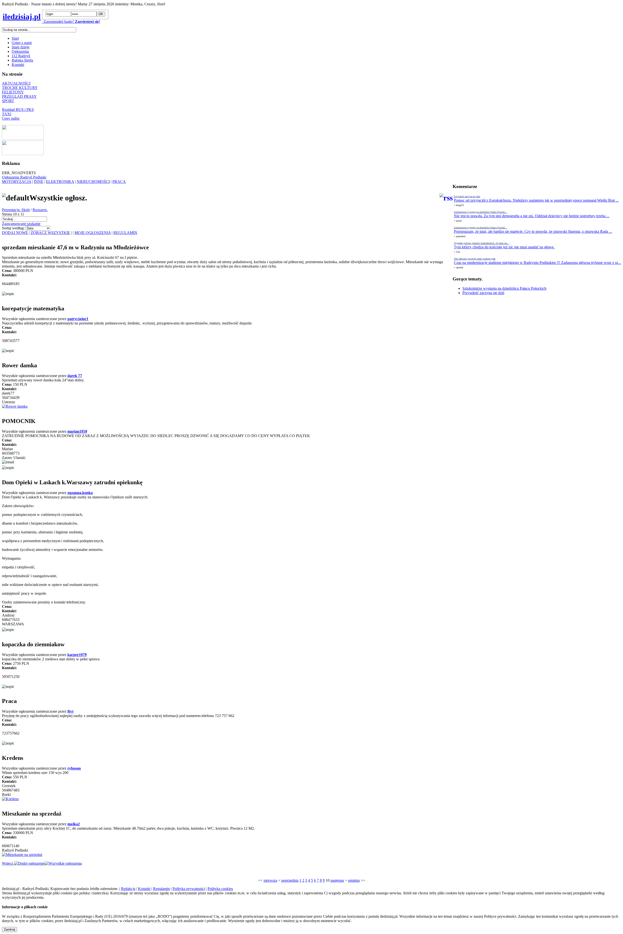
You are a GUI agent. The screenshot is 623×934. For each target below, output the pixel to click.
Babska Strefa (22, 60)
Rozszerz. (40, 210)
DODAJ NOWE (15, 233)
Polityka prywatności (189, 889)
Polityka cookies (220, 889)
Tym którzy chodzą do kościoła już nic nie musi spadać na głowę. (504, 247)
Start (15, 38)
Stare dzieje (20, 47)
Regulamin (161, 889)
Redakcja (128, 889)
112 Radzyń (21, 56)
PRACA (119, 182)
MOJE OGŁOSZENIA (92, 233)
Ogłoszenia (20, 51)
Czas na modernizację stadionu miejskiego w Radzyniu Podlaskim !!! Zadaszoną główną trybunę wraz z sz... (537, 262)
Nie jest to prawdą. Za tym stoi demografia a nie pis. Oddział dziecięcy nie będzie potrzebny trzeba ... (531, 216)
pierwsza (270, 880)
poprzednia (289, 880)
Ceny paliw (11, 118)
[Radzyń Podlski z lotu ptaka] (23, 138)
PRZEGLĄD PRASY (19, 96)
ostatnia (354, 880)
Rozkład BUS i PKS (18, 110)
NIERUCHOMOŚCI (93, 182)
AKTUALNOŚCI (16, 83)
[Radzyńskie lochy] (23, 154)
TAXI (6, 114)
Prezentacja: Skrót (16, 210)
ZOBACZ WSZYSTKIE (50, 233)
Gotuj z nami (22, 43)
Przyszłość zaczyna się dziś (483, 293)
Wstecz (8, 863)
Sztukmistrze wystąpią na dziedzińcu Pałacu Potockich (504, 288)
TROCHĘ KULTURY (20, 88)
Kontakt (18, 65)
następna (337, 880)
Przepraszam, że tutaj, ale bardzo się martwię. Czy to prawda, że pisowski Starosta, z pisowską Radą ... (533, 231)
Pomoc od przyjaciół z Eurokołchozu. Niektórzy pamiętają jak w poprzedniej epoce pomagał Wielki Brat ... (536, 200)
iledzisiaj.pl (22, 16)
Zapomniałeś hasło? (58, 21)
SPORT (8, 101)
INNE (38, 182)
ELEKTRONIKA (60, 182)
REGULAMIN (125, 233)
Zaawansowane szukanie (21, 224)
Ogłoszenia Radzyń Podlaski (24, 177)
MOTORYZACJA (16, 182)
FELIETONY (13, 92)
